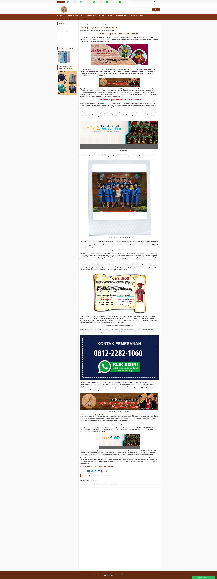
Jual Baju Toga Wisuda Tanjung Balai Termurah (104, 466)
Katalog (109, 16)
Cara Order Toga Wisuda (75, 16)
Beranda (61, 16)
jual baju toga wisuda (87, 466)
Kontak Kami (60, 2)
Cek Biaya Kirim (91, 16)
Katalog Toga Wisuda (121, 16)
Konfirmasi (134, 16)
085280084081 (99, 2)
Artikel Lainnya (97, 475)
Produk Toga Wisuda (63, 19)
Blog (105, 19)
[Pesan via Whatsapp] (154, 2)
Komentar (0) (86, 475)
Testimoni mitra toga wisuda (82, 19)
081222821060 (74, 2)
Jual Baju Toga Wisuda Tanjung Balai (98, 27)
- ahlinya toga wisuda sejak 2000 (108, 574)
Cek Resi (101, 16)
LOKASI (142, 16)
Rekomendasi (110, 475)
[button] (156, 9)
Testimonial (97, 19)
